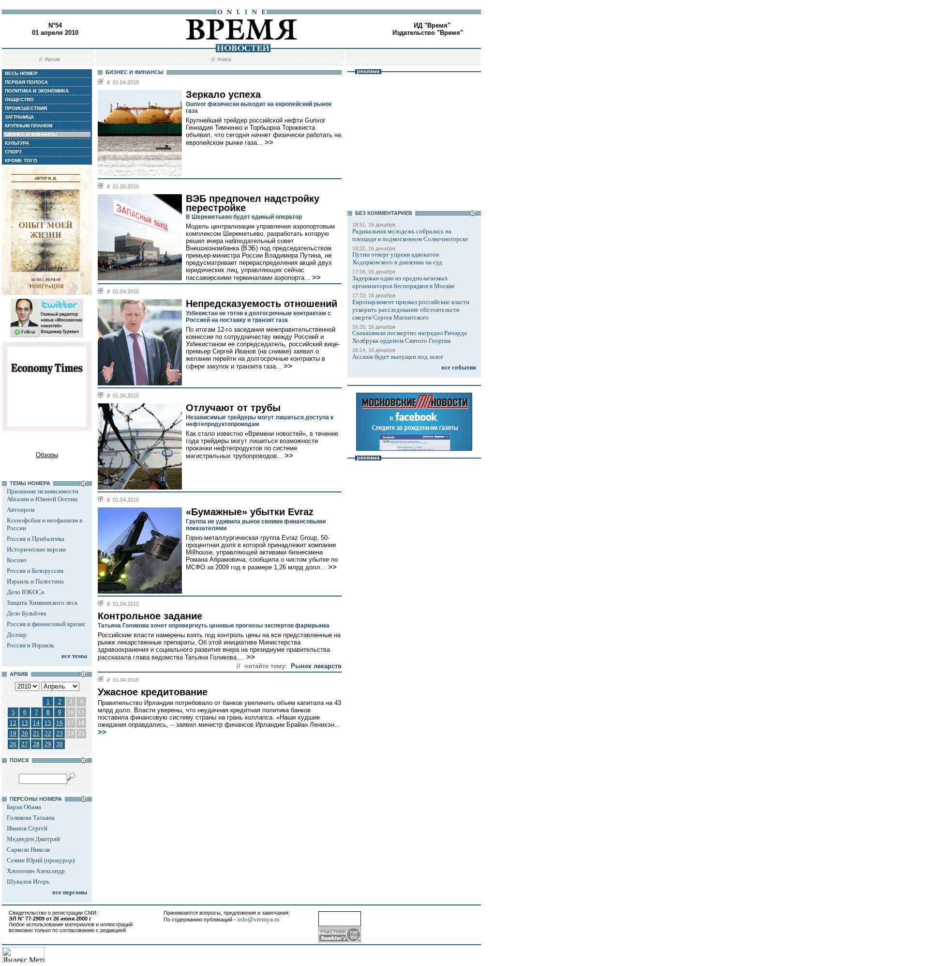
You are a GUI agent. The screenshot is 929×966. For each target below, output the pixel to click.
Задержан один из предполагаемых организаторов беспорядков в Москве (403, 282)
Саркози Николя (28, 849)
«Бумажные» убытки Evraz (250, 511)
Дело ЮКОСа (25, 592)
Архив (52, 59)
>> (269, 142)
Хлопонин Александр (36, 870)
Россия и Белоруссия (35, 570)
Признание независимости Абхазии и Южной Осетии (42, 495)
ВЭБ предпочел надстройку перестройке (252, 203)
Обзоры (47, 455)
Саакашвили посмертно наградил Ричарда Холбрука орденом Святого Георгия (409, 336)
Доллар (17, 634)
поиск (224, 59)
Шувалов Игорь (28, 881)
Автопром (20, 509)
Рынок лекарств (316, 666)
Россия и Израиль (30, 645)
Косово (17, 560)
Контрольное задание (150, 616)
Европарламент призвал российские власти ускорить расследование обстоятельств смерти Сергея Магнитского (410, 309)
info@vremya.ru (258, 919)
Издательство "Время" (427, 32)
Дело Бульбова (26, 613)
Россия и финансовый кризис (46, 624)
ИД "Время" (432, 25)
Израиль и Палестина (35, 581)
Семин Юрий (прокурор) (41, 860)
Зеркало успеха (223, 94)
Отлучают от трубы (233, 407)
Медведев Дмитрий (33, 839)
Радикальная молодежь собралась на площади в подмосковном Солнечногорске (410, 235)
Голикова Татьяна (31, 817)
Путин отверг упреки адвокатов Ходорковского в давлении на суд (397, 258)
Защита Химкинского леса (42, 602)
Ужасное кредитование (153, 692)
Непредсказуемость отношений (261, 303)
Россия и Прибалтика (35, 538)
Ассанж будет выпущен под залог (397, 356)
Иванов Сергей (27, 828)
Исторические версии (36, 549)
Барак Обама (24, 807)
